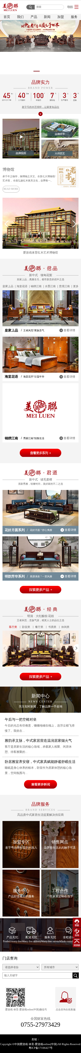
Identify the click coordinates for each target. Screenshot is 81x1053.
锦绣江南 (36, 286)
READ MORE (11, 188)
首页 (7, 17)
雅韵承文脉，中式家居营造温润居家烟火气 (38, 741)
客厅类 (13, 626)
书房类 (52, 626)
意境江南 (64, 286)
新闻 (47, 17)
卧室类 (26, 626)
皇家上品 (7, 286)
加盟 (60, 17)
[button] (26, 245)
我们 (20, 17)
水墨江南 (50, 286)
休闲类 (65, 626)
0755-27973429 (40, 1024)
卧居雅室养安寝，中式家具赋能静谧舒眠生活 (40, 762)
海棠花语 (22, 286)
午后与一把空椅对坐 (21, 720)
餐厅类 (39, 626)
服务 (74, 17)
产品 (34, 17)
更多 (76, 286)
